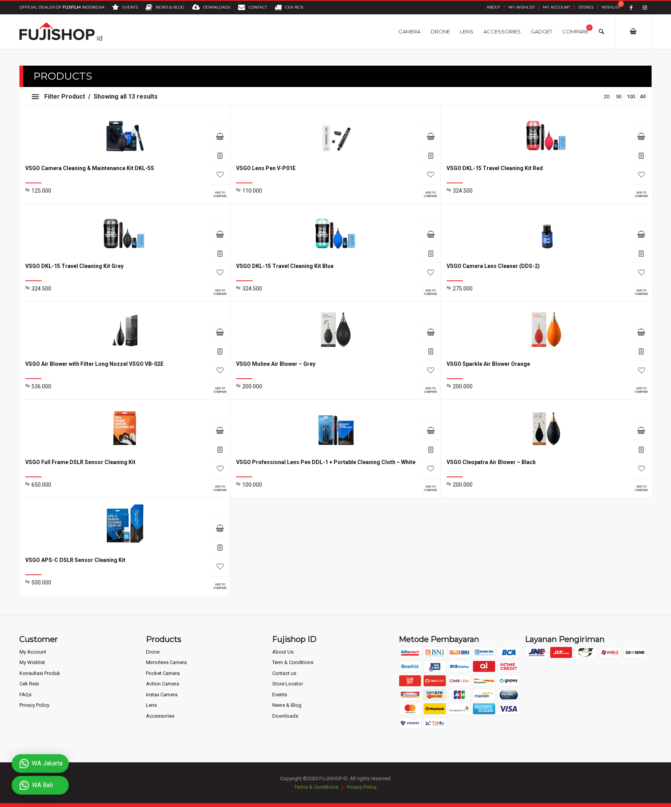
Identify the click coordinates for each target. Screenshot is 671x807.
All (643, 96)
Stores (585, 7)
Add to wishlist (220, 174)
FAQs (25, 694)
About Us (283, 652)
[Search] (601, 31)
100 (631, 96)
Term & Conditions (292, 662)
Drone (153, 652)
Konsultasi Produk (39, 673)
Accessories (160, 716)
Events (279, 694)
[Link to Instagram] (645, 7)
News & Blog (286, 705)
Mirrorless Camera (166, 662)
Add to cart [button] (220, 331)
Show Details (220, 155)
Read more (220, 135)
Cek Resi (29, 684)
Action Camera (162, 684)
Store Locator (287, 684)
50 (618, 96)
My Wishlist (521, 7)
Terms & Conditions (316, 787)
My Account (556, 7)
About (493, 7)
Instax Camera (161, 694)
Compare (220, 193)
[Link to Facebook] (631, 7)
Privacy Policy (34, 705)
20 (606, 96)
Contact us (284, 673)
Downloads (285, 716)
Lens (151, 705)
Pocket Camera (163, 673)
